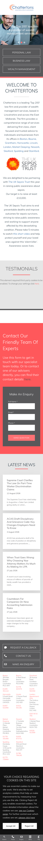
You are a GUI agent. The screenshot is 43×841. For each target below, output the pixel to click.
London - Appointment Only (34, 696)
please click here (27, 817)
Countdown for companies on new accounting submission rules (19, 603)
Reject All (29, 826)
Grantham (33, 675)
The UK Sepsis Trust (19, 181)
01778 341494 (5, 738)
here (37, 283)
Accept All (10, 826)
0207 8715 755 (34, 715)
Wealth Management (21, 69)
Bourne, (32, 138)
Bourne (18, 675)
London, (7, 146)
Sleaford (32, 719)
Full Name (12, 401)
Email (10, 412)
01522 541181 (19, 707)
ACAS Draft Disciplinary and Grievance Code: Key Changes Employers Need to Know (21, 523)
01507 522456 (5, 707)
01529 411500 (32, 732)
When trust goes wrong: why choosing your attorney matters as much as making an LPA (21, 562)
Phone (10, 423)
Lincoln (18, 694)
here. (27, 379)
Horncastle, (23, 142)
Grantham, (10, 142)
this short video (21, 233)
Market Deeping (6, 720)
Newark (19, 719)
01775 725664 (5, 758)
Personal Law (21, 52)
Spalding (19, 150)
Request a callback (23, 647)
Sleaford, (8, 150)
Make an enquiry (23, 664)
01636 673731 (19, 738)
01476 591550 (32, 690)
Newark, (35, 146)
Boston (5, 675)
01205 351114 (5, 690)
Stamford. (34, 150)
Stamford (19, 742)
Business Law (21, 60)
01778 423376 (19, 688)
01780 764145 (19, 754)
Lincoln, (34, 142)
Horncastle (7, 694)
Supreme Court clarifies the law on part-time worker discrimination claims (20, 485)
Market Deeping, (21, 146)
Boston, (24, 138)
